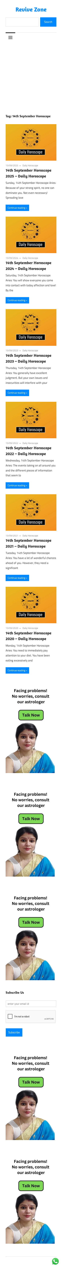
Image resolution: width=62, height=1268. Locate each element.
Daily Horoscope (30, 165)
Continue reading (16, 208)
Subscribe (14, 1032)
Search (48, 22)
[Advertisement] (31, 75)
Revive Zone (31, 9)
